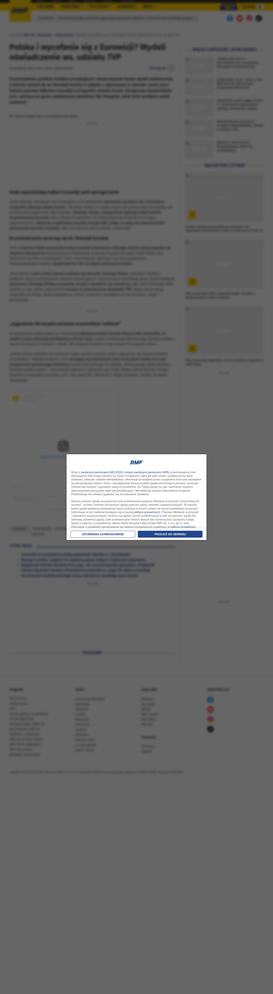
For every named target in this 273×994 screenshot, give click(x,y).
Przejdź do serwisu (170, 534)
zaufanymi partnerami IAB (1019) (102, 472)
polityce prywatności (146, 512)
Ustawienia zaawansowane (103, 534)
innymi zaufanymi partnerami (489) (147, 472)
